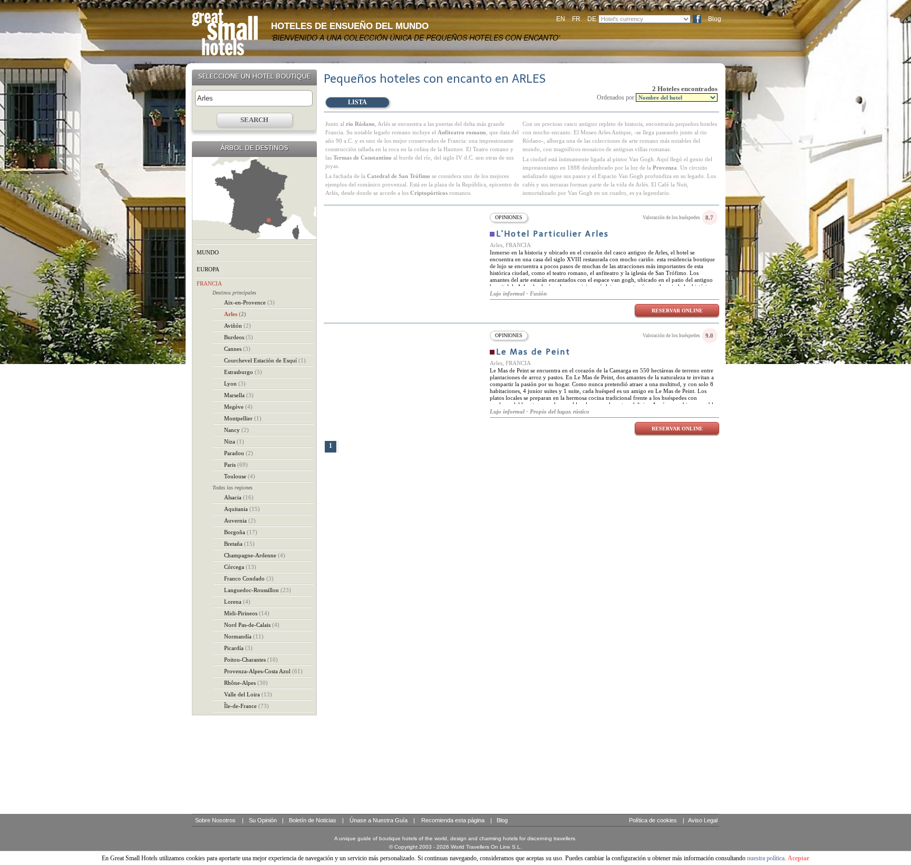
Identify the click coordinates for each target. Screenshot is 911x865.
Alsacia (239, 497)
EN (560, 19)
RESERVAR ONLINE (677, 310)
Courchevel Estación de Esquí (265, 360)
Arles (235, 314)
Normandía (244, 636)
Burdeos (238, 337)
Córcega (240, 567)
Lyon (235, 383)
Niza (234, 441)
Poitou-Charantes (251, 659)
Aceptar (798, 858)
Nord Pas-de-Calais (251, 625)
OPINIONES (508, 217)
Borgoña (240, 532)
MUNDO (208, 252)
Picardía (238, 648)
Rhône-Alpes (246, 683)
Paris (236, 464)
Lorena (237, 601)
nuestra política (765, 858)
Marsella (239, 395)
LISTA (357, 102)
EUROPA (208, 269)
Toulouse (239, 476)
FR (576, 19)
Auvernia (240, 520)
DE (591, 19)
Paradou (238, 453)
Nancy (236, 430)
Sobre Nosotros (215, 820)
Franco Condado (249, 578)
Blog (714, 19)
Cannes (237, 349)
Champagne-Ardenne (254, 555)
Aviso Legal (703, 820)
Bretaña (239, 543)
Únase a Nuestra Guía (379, 820)
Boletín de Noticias (312, 820)
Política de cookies (653, 820)
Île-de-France (246, 706)
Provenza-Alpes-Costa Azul (263, 671)
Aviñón (237, 325)
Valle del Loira (248, 694)
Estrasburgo (243, 372)
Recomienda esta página (452, 820)
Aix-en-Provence (249, 302)
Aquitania (242, 509)
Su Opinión (263, 820)
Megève (238, 407)
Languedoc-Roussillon (257, 590)
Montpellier (242, 418)
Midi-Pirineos (246, 613)
